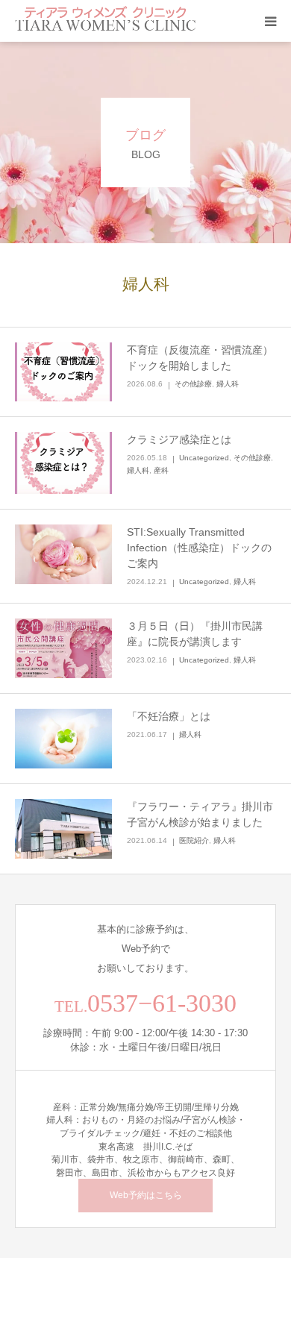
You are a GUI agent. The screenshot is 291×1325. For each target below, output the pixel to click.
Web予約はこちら (146, 1195)
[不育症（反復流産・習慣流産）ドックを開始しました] (63, 372)
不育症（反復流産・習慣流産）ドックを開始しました (200, 358)
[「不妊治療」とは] (63, 738)
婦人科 (227, 384)
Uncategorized (204, 458)
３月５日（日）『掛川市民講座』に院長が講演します (195, 634)
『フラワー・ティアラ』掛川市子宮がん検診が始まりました (200, 814)
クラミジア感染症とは (179, 439)
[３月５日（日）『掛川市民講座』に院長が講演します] (63, 648)
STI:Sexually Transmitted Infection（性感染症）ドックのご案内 (199, 547)
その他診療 (193, 384)
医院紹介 (194, 840)
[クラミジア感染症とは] (63, 463)
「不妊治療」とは (168, 716)
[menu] (270, 21)
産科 (161, 470)
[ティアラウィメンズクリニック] (105, 21)
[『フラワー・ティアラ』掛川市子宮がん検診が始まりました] (63, 829)
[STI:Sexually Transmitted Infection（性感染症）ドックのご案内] (63, 554)
